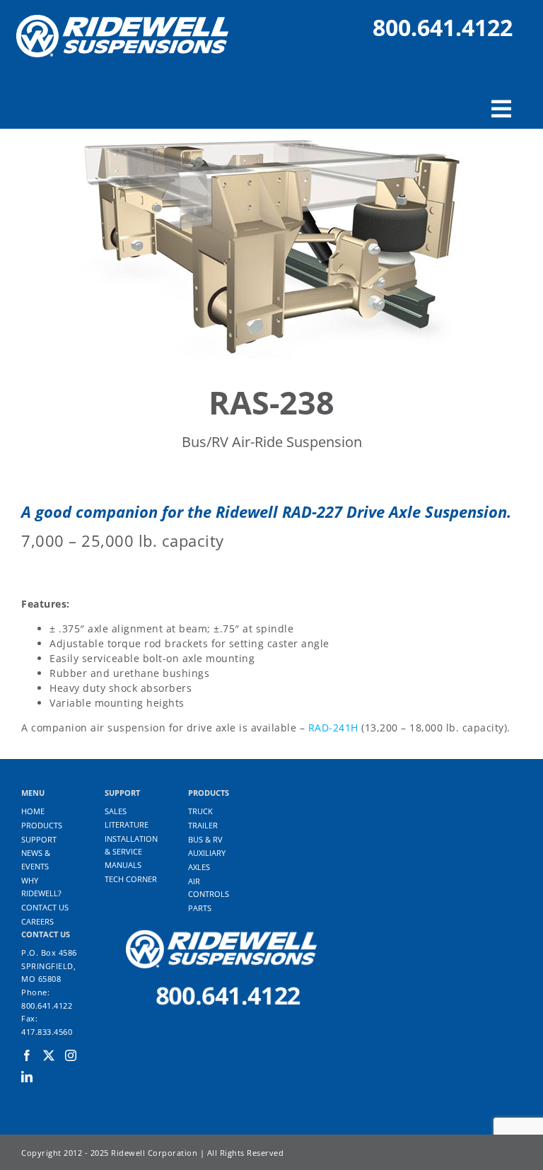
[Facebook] (27, 1055)
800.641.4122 (443, 27)
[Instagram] (71, 1055)
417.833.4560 (46, 1031)
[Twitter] (49, 1055)
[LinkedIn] (27, 1076)
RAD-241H (333, 727)
